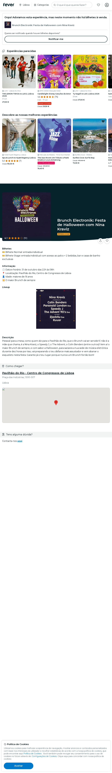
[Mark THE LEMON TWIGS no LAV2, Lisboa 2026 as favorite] (32, 57)
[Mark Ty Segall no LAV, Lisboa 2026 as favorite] (103, 57)
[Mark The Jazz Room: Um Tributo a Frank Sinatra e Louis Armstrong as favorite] (68, 121)
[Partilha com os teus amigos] (100, 241)
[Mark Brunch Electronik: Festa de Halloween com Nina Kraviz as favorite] (107, 241)
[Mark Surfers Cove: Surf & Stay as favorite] (103, 121)
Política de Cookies (32, 753)
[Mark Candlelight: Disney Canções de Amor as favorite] (68, 57)
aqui (19, 441)
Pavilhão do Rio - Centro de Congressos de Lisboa (38, 373)
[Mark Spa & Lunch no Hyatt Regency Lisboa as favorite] (32, 121)
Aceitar (18, 766)
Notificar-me (56, 39)
